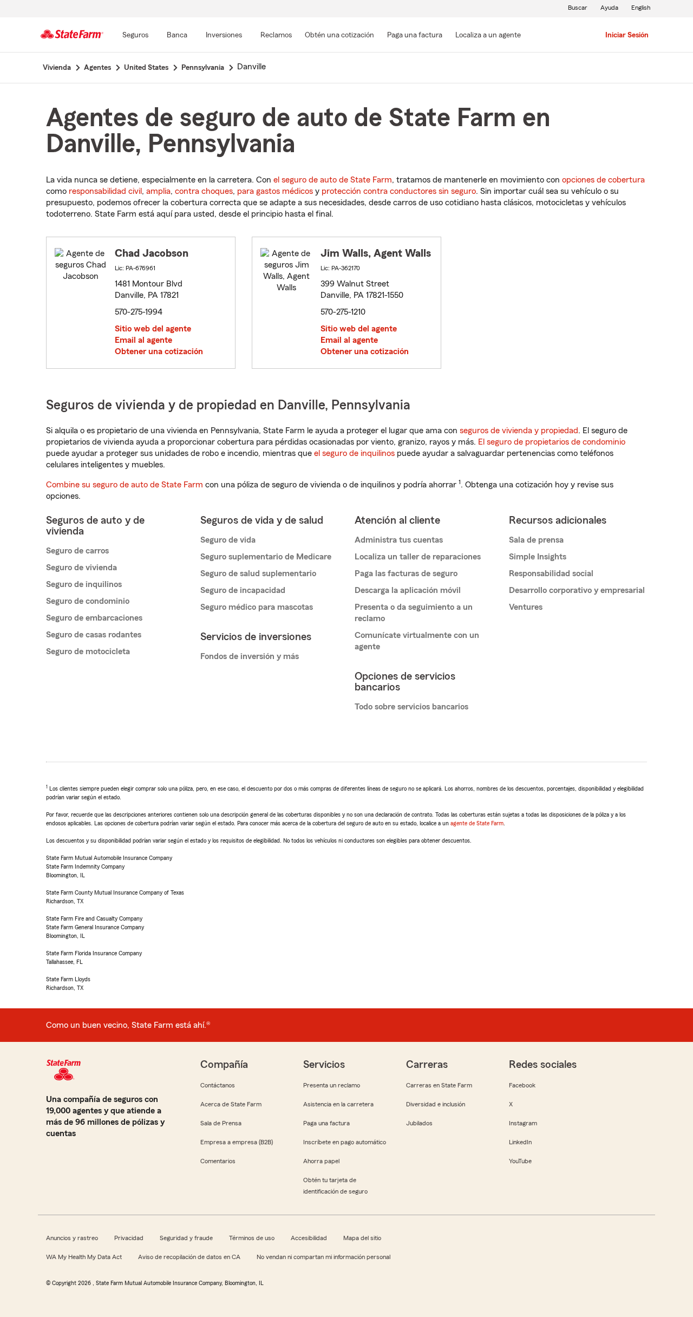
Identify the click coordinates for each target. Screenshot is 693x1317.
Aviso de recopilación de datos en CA (189, 1257)
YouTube (520, 1161)
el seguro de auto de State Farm (332, 179)
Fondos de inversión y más (249, 656)
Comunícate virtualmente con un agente (417, 641)
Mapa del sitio (362, 1238)
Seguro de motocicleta (88, 651)
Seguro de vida (228, 540)
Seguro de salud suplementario (258, 573)
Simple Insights (537, 556)
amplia (158, 191)
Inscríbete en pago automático (344, 1142)
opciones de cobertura (603, 179)
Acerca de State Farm (230, 1104)
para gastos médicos (275, 191)
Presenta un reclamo (331, 1085)
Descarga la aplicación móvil (408, 590)
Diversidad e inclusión (435, 1104)
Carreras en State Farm (439, 1085)
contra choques (204, 191)
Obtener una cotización (159, 351)
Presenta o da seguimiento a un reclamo (414, 613)
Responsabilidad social (551, 573)
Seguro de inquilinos (84, 584)
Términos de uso (251, 1238)
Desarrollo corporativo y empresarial (577, 590)
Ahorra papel (321, 1161)
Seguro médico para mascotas (256, 607)
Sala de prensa (536, 540)
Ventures (525, 607)
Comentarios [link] (218, 1161)
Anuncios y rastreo (72, 1238)
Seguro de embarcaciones (94, 618)
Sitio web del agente (153, 328)
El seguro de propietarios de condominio (551, 442)
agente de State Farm (477, 823)
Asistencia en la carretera (338, 1104)
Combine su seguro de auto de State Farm (124, 484)
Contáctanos (217, 1085)
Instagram (523, 1123)
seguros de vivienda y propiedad (519, 430)
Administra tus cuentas (399, 540)
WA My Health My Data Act (84, 1257)
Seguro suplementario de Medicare (265, 556)
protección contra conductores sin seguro (399, 191)
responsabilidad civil (105, 191)
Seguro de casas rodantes (93, 634)
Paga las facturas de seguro (406, 573)
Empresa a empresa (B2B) (236, 1142)
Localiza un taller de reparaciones (418, 556)
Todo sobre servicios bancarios (411, 706)
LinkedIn (520, 1142)
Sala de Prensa (220, 1123)
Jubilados (419, 1123)
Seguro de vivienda (81, 567)
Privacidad (128, 1238)
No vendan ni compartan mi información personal (323, 1257)
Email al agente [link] (143, 340)
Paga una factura (326, 1123)
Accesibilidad (309, 1238)
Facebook (522, 1085)
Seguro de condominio (87, 601)
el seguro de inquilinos (354, 453)
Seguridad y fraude (186, 1238)
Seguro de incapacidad (242, 590)
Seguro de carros (77, 550)
